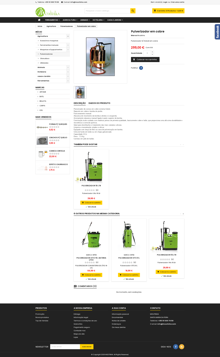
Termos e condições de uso (85, 320)
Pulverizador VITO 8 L (129, 258)
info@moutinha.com (78, 2)
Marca (134, 35)
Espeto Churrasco (58, 164)
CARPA (42, 105)
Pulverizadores (46, 54)
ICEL (41, 110)
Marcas (40, 87)
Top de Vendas (42, 320)
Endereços (116, 324)
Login (165, 2)
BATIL (41, 96)
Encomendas (117, 317)
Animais (84, 20)
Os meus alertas (119, 327)
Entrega (77, 314)
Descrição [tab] (80, 103)
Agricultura (69, 20)
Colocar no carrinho (145, 59)
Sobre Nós (78, 324)
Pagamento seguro (82, 327)
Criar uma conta (177, 2)
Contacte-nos (79, 330)
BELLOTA (42, 101)
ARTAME (42, 92)
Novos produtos (42, 317)
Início (39, 31)
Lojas (76, 337)
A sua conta (119, 308)
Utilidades (44, 63)
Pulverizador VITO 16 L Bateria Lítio (91, 259)
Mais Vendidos (43, 117)
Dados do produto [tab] (99, 103)
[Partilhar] (141, 68)
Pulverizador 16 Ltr (91, 185)
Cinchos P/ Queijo (58, 138)
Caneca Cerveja (57, 151)
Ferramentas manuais (49, 45)
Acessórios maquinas (49, 40)
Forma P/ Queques (58, 124)
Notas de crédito (119, 320)
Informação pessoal (120, 314)
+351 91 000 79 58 (52, 2)
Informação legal (81, 317)
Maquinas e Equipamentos (51, 49)
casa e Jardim (114, 20)
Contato (155, 308)
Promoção (40, 314)
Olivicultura (44, 58)
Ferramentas (51, 20)
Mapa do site (79, 334)
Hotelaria (98, 20)
